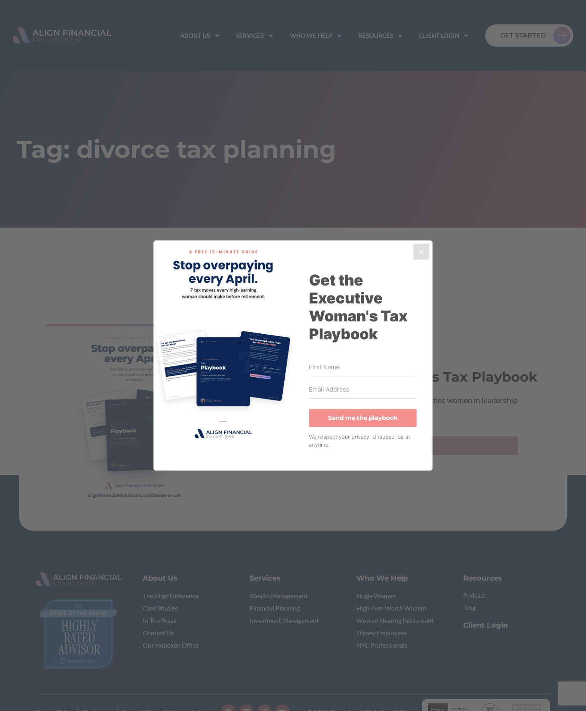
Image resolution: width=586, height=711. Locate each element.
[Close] (421, 252)
